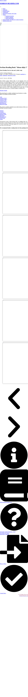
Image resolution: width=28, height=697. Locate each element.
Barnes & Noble (3, 104)
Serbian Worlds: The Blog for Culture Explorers (13, 19)
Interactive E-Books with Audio (9, 13)
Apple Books (3, 113)
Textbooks (5, 9)
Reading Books (6, 11)
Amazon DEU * (3, 101)
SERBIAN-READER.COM (9, 3)
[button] (14, 399)
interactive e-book (11, 75)
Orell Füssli (2, 118)
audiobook (5, 75)
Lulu (1, 97)
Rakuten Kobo (3, 114)
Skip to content (3, 0)
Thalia (1, 119)
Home (4, 8)
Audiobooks (5, 12)
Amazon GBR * (3, 99)
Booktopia (2, 115)
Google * (2, 112)
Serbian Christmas (9, 17)
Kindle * (2, 110)
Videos (4, 14)
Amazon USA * (3, 98)
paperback (22, 74)
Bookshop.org (3, 103)
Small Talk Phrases (9, 18)
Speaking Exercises (9, 16)
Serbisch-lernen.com (7, 20)
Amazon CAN (3, 100)
